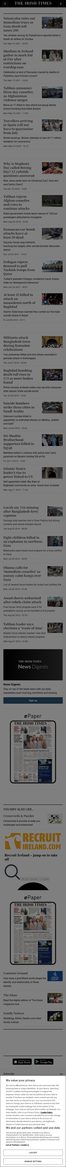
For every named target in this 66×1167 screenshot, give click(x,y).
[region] (33, 1121)
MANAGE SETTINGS (33, 1161)
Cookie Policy (46, 1112)
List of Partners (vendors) (17, 1145)
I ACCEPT (33, 1153)
